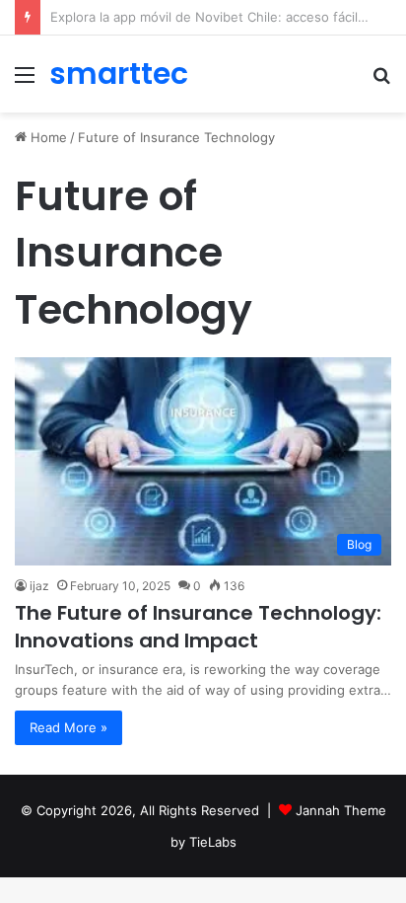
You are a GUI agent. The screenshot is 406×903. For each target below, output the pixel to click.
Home (47, 137)
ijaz (39, 585)
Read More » (68, 727)
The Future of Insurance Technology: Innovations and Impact (198, 626)
